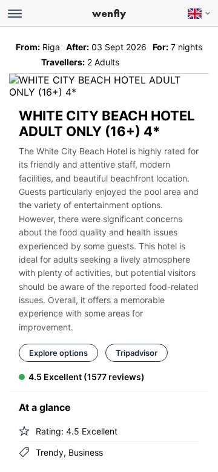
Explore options (58, 353)
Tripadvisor (136, 353)
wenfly (109, 13)
